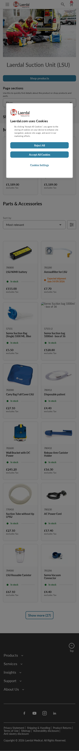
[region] (39, 140)
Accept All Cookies (39, 154)
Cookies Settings (39, 165)
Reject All (39, 145)
